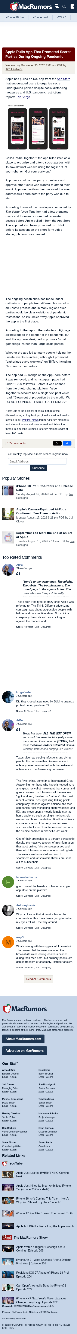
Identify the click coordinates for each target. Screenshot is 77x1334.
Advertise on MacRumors (25, 1050)
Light (4, 1328)
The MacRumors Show (31, 1237)
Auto (67, 1324)
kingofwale (23, 692)
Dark (11, 1328)
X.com (13, 1077)
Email (5, 1077)
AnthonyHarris (25, 905)
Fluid (48, 1324)
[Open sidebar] (72, 7)
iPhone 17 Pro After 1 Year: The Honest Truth (44, 1213)
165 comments (16, 443)
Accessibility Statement (14, 1318)
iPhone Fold (40, 17)
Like (37, 627)
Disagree (45, 627)
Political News (30, 419)
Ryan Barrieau (46, 1128)
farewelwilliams (26, 877)
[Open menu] (4, 6)
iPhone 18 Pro (15, 17)
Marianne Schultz (48, 1113)
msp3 (20, 937)
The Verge (23, 97)
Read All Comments (38, 979)
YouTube (15, 1163)
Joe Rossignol (46, 1084)
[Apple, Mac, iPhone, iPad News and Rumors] (30, 11)
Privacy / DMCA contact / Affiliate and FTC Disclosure (30, 1312)
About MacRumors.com (23, 1039)
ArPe (19, 564)
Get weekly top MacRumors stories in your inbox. (38, 454)
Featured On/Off (12, 1324)
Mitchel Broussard (12, 1099)
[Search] (66, 6)
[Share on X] (57, 443)
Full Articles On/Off (33, 1324)
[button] (45, 584)
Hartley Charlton (11, 1113)
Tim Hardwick (14, 69)
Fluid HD (57, 1324)
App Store (63, 79)
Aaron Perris (45, 1142)
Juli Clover (8, 1084)
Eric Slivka (44, 1070)
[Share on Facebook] (67, 443)
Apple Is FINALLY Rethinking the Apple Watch (45, 1226)
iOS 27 (61, 17)
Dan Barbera (9, 1128)
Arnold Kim (8, 1070)
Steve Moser (9, 1142)
